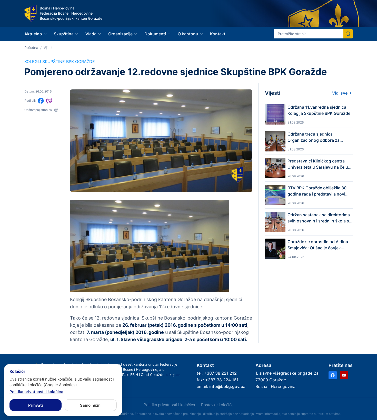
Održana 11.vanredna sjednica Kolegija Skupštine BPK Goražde (318, 110)
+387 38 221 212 (220, 373)
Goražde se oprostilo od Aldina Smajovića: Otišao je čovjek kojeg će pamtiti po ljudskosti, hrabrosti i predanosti (317, 245)
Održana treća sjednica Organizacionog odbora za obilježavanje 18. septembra (314, 137)
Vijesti (48, 47)
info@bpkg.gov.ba (227, 386)
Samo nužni (91, 405)
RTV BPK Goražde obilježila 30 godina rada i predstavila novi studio (316, 191)
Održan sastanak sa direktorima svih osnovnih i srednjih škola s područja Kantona (318, 218)
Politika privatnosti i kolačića (169, 404)
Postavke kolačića (217, 404)
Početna (31, 47)
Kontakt (217, 33)
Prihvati (35, 405)
